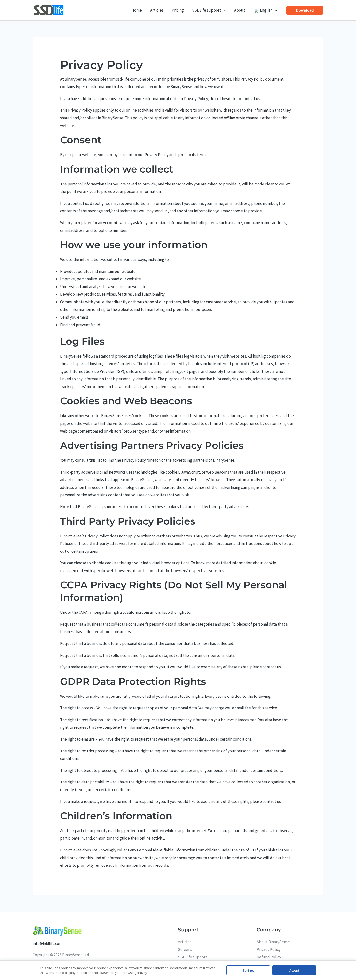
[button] (223, 10)
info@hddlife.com (47, 943)
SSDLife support (192, 957)
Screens (185, 949)
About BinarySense (273, 941)
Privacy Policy (269, 949)
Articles (184, 941)
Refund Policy (269, 957)
